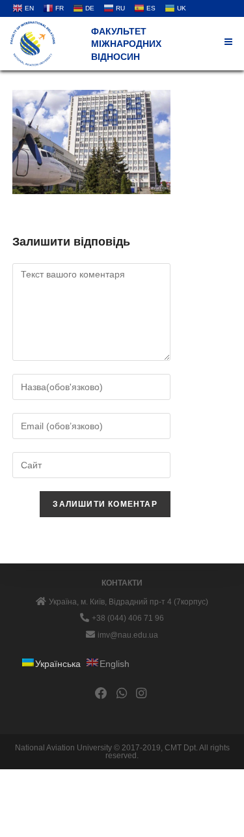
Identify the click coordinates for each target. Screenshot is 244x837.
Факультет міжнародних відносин (126, 44)
